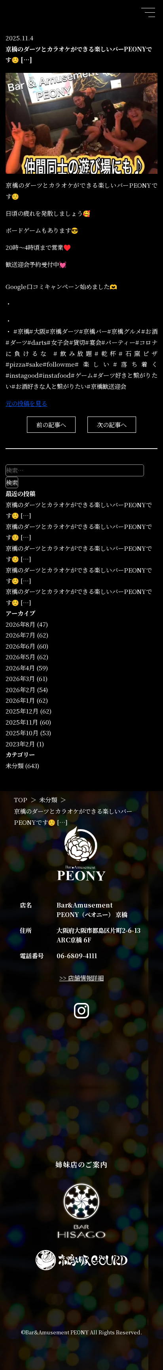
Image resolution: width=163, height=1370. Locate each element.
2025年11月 (22, 721)
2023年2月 (20, 743)
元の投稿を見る (26, 403)
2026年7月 (20, 634)
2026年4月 (20, 667)
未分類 (14, 765)
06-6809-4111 (77, 955)
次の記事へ (112, 424)
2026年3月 (20, 678)
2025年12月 (22, 710)
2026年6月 (20, 645)
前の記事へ (51, 424)
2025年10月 (22, 732)
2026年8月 (20, 624)
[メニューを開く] (148, 12)
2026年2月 (20, 689)
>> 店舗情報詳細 (81, 977)
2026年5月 (20, 656)
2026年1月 (20, 700)
